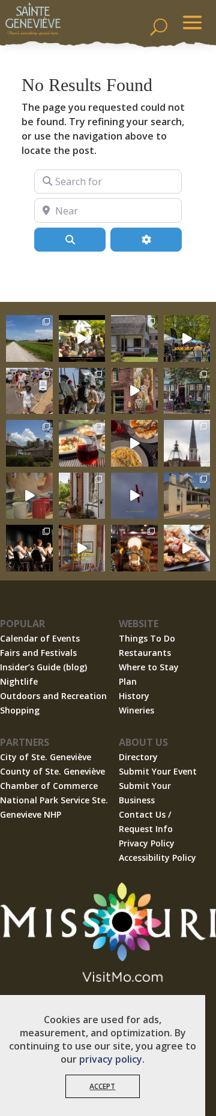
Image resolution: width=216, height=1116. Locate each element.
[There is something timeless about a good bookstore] (82, 548)
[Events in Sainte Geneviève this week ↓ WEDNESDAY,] (187, 443)
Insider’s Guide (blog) (43, 667)
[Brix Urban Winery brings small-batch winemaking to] (134, 443)
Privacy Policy (147, 843)
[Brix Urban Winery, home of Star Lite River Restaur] (82, 443)
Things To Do (147, 638)
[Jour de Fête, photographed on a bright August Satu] (29, 391)
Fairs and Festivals (38, 652)
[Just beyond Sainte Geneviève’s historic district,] (29, 338)
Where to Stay (149, 667)
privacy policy (110, 1059)
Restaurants (145, 652)
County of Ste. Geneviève (52, 771)
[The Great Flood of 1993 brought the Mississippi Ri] (82, 338)
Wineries (136, 710)
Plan (128, 681)
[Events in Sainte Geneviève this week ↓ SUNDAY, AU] (82, 391)
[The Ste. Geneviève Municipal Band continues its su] (29, 548)
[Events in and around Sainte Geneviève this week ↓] (134, 338)
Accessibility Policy (157, 857)
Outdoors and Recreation (53, 695)
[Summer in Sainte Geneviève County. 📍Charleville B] (187, 548)
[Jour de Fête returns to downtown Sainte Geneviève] (29, 496)
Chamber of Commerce (49, 785)
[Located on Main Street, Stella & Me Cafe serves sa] (187, 391)
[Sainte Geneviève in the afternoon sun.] (134, 391)
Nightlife (19, 681)
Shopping (20, 710)
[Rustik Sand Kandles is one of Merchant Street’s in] (82, 496)
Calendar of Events (40, 638)
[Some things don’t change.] (134, 496)
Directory (138, 757)
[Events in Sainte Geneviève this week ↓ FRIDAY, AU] (29, 443)
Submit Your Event (158, 771)
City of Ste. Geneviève (45, 757)
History (134, 695)
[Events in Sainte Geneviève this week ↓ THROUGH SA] (134, 548)
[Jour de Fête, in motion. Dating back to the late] (187, 338)
